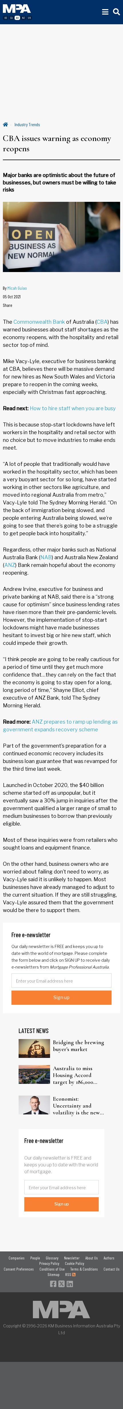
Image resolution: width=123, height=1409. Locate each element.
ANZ (9, 565)
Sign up (61, 997)
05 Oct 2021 (12, 296)
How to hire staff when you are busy (73, 408)
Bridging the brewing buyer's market (78, 1046)
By (15, 288)
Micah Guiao (17, 288)
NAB (46, 557)
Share (7, 305)
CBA (102, 322)
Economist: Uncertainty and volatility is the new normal (76, 1106)
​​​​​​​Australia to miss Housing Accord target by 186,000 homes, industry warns (73, 1075)
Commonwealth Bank (39, 322)
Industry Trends (27, 124)
